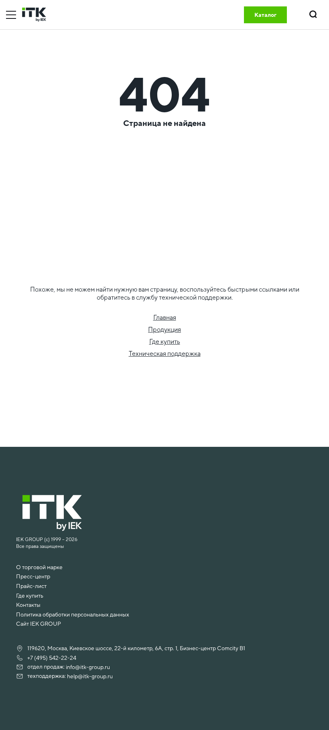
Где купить (164, 341)
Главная (164, 317)
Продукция (164, 329)
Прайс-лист (31, 586)
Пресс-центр (33, 576)
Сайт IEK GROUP (38, 623)
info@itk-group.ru (88, 667)
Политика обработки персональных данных (72, 614)
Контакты (28, 605)
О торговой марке (39, 567)
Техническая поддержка (165, 353)
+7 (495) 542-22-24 (51, 658)
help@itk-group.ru (90, 676)
